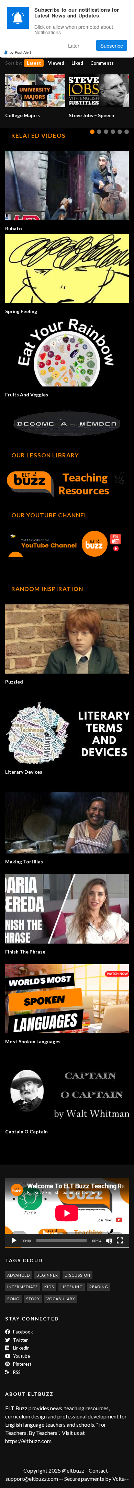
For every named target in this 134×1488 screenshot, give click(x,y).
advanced (18, 1275)
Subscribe (111, 45)
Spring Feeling (21, 311)
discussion (77, 1275)
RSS (16, 1372)
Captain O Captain (26, 1131)
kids (49, 1286)
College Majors (22, 115)
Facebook (22, 1332)
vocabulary (60, 1298)
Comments (102, 63)
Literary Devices (23, 772)
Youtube (21, 1356)
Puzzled (14, 682)
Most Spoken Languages (32, 1041)
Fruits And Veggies (26, 394)
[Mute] (108, 1240)
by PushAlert (20, 52)
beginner (47, 1275)
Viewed (56, 63)
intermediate (22, 1286)
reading (98, 1286)
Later (73, 45)
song (13, 1298)
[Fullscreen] (119, 1240)
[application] (67, 1213)
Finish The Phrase (25, 952)
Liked (77, 63)
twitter (20, 1340)
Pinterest (21, 1364)
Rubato (13, 228)
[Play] (14, 1240)
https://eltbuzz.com (29, 1441)
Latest (34, 63)
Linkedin (21, 1348)
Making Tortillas (24, 861)
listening (71, 1286)
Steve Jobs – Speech (91, 115)
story (33, 1298)
